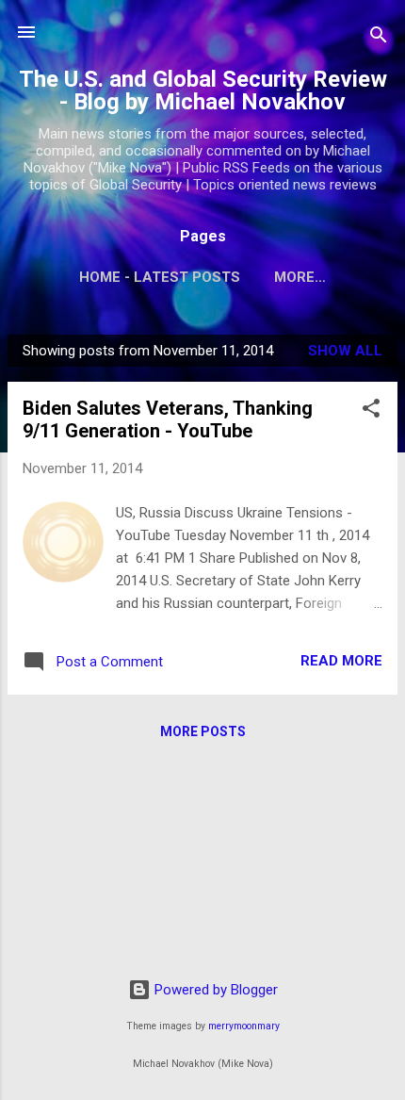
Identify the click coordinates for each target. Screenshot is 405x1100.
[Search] (378, 38)
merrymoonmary (244, 1026)
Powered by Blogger (214, 989)
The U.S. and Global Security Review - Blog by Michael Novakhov (203, 90)
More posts (203, 731)
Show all (345, 350)
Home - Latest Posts (159, 277)
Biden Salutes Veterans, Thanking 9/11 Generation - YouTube (168, 419)
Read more (341, 660)
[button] (371, 411)
